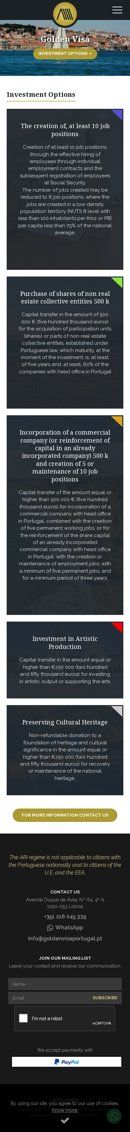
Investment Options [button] (63, 53)
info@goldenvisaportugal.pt (65, 938)
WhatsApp (68, 927)
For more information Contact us (65, 815)
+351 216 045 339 (65, 916)
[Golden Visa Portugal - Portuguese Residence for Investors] (65, 14)
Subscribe (105, 997)
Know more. (65, 1110)
